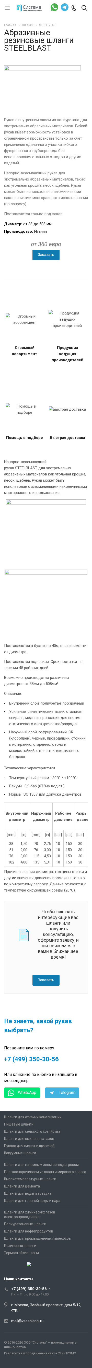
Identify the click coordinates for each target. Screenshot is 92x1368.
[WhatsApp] (54, 8)
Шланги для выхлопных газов (29, 1139)
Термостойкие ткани (21, 1253)
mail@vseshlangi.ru (27, 1321)
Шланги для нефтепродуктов (28, 1231)
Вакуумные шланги (20, 1153)
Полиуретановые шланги (25, 1224)
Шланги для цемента (22, 1186)
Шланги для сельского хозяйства (32, 1131)
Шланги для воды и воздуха (27, 1193)
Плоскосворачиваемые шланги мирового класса (45, 1172)
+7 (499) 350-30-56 (31, 1059)
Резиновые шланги (20, 1246)
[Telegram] (64, 8)
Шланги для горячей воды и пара (32, 1201)
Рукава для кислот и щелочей (29, 1146)
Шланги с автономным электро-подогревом (41, 1165)
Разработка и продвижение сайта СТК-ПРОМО (40, 1353)
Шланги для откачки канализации (33, 1117)
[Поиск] (84, 8)
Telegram (66, 1092)
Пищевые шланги (18, 1124)
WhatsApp (26, 1092)
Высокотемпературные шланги (30, 1179)
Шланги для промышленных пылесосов (37, 1238)
